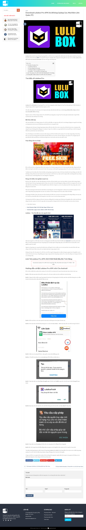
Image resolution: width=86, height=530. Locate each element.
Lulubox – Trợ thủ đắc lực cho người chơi (38, 71)
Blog (74, 3)
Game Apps (46, 519)
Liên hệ (80, 3)
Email (46, 488)
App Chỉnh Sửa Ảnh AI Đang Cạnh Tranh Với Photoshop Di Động (12, 20)
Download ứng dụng (63, 3)
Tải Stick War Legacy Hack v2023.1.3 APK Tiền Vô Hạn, (40, 209)
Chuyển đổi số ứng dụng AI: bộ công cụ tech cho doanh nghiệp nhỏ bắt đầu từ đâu (13, 34)
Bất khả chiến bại (33, 66)
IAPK (38, 57)
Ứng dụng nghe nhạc (48, 517)
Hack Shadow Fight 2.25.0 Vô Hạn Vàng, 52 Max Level (40, 207)
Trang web (66, 488)
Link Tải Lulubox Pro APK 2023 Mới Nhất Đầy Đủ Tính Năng (40, 73)
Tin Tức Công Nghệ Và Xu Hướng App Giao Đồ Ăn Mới (13, 25)
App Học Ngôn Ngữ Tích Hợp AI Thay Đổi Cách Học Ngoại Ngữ (12, 29)
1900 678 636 (28, 516)
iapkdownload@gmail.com (30, 518)
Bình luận (28, 477)
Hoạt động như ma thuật (34, 68)
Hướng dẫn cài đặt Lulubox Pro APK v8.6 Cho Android (39, 74)
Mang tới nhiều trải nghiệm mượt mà (37, 69)
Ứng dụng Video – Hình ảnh (50, 512)
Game (52, 3)
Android (68, 240)
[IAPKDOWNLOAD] (6, 3)
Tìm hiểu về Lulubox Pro (32, 65)
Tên (27, 488)
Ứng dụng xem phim (48, 514)
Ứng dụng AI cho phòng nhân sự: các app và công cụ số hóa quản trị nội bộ (13, 39)
